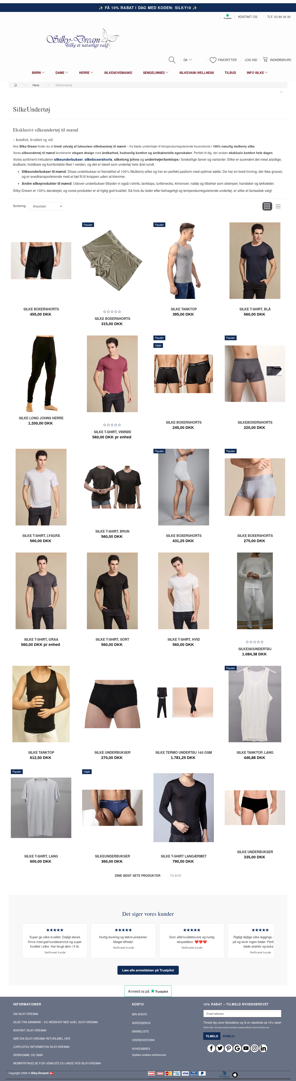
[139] (249, 647)
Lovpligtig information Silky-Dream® (41, 1047)
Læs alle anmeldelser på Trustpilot (148, 970)
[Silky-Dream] (81, 38)
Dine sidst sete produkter (137, 875)
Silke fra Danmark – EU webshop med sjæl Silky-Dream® (55, 1022)
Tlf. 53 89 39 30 (279, 17)
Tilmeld (212, 1036)
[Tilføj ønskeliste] (189, 538)
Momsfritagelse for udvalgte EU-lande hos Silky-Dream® (57, 1063)
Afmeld (228, 1036)
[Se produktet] (40, 316)
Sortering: (19, 206)
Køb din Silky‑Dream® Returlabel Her (41, 1038)
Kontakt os (247, 17)
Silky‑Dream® (40, 1073)
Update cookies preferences (149, 1055)
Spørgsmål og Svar (28, 1055)
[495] (178, 755)
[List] (278, 206)
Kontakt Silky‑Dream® (29, 1030)
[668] (178, 859)
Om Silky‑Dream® (25, 1014)
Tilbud (175, 875)
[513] (178, 538)
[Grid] (267, 206)
